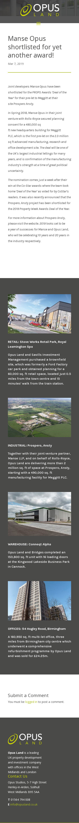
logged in (31, 702)
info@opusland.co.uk (23, 804)
